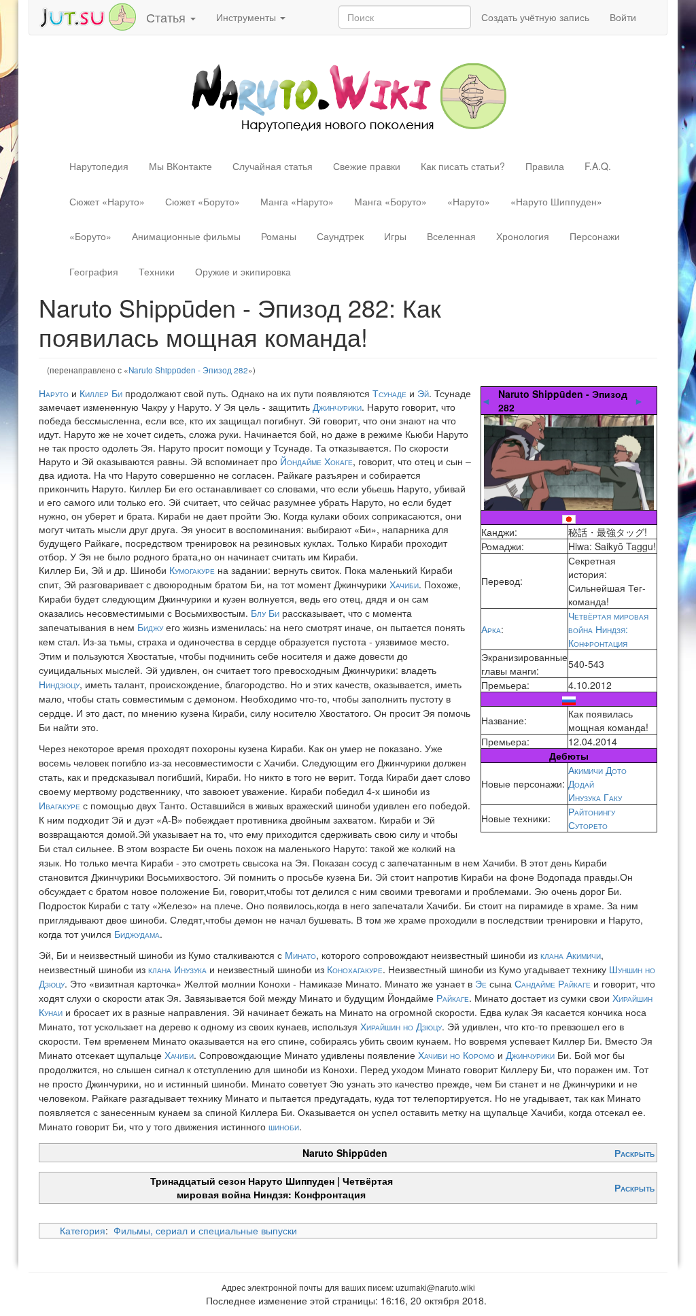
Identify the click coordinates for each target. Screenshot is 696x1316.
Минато (300, 955)
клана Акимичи (570, 955)
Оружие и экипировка (243, 271)
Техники (157, 271)
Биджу (150, 627)
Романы (278, 236)
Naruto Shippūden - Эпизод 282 (188, 369)
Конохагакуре (355, 969)
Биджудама (137, 934)
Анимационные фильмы (186, 236)
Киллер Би (101, 393)
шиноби (283, 1126)
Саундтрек (340, 236)
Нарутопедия (98, 166)
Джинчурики (337, 407)
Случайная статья (272, 166)
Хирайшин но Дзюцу (401, 1026)
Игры (395, 236)
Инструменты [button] (247, 17)
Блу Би (265, 613)
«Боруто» (90, 236)
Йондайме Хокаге (316, 461)
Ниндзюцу (59, 684)
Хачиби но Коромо (456, 1055)
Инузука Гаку (595, 797)
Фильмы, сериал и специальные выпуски (205, 1230)
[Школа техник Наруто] (87, 15)
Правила (544, 166)
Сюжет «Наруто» (107, 201)
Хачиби (404, 584)
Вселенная (451, 236)
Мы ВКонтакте (180, 166)
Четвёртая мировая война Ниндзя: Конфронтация (608, 629)
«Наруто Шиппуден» (556, 201)
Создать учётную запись (535, 17)
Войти (623, 17)
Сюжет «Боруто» (202, 201)
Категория (82, 1230)
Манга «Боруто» (390, 201)
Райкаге (452, 998)
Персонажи (595, 236)
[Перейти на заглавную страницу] (348, 96)
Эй (423, 393)
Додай (581, 783)
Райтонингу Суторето (591, 818)
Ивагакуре (59, 805)
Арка (491, 629)
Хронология (522, 236)
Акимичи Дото (597, 770)
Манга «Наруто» (297, 201)
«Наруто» (468, 201)
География (93, 271)
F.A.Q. (598, 166)
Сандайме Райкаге (553, 983)
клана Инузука (177, 969)
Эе (481, 983)
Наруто (54, 393)
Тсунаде (389, 393)
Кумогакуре (192, 570)
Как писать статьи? (463, 166)
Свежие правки (366, 166)
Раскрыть (634, 1153)
